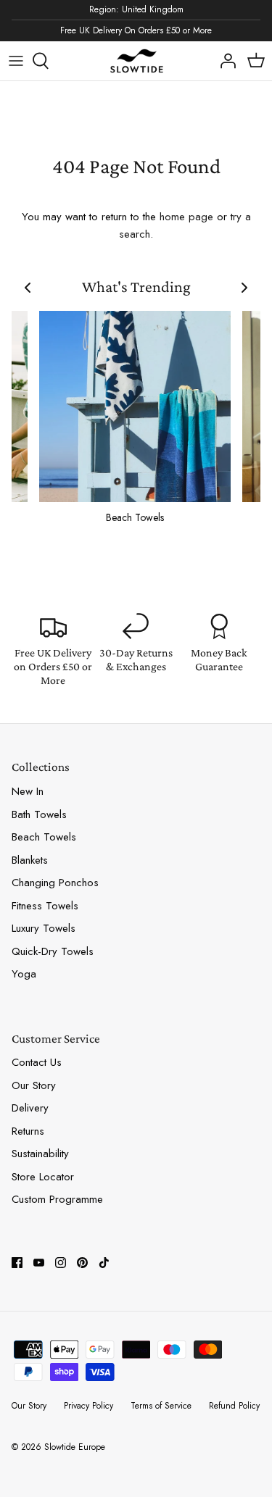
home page (186, 217)
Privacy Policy (88, 1405)
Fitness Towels (45, 906)
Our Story (34, 1085)
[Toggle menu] (16, 61)
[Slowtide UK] (136, 61)
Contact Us (37, 1062)
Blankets (30, 860)
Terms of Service (161, 1405)
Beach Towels (44, 837)
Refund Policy (234, 1405)
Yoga (24, 974)
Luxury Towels (43, 928)
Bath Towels (39, 814)
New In (28, 791)
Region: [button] (136, 9)
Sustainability (40, 1154)
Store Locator (43, 1177)
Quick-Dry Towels (53, 951)
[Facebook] (17, 1262)
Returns (28, 1131)
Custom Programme (57, 1199)
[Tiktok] (104, 1262)
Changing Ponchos (55, 883)
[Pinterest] (82, 1262)
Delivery (30, 1108)
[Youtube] (38, 1262)
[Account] (224, 61)
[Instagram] (60, 1262)
